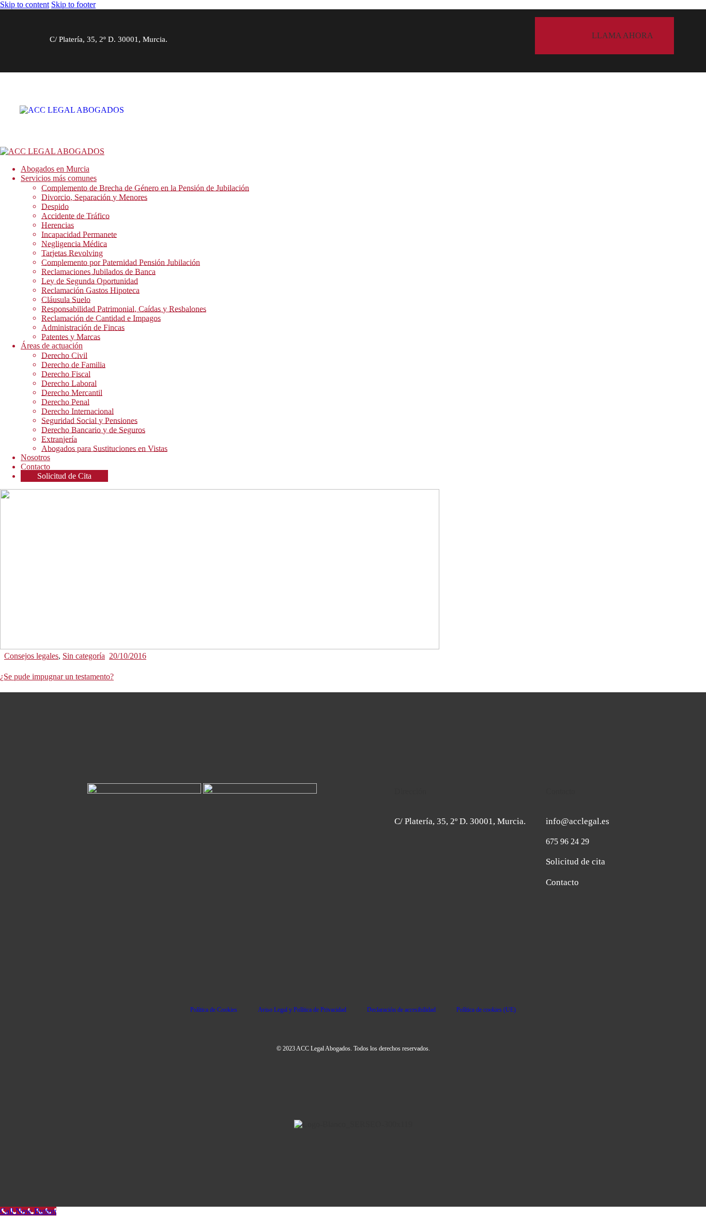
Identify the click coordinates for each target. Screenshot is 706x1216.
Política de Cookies (213, 1009)
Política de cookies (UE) (486, 1009)
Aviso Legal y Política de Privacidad (302, 1009)
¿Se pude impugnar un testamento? (57, 676)
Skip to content (24, 4)
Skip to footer (73, 4)
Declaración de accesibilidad (401, 1009)
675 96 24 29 (567, 841)
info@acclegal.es (577, 821)
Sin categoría (84, 655)
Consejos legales (31, 655)
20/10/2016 (127, 655)
